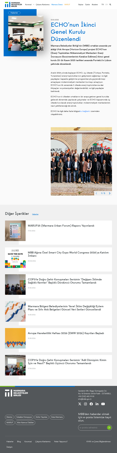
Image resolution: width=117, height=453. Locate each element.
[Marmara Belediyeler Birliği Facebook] (91, 404)
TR (102, 5)
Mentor (9, 417)
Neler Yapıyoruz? (61, 441)
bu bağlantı (85, 111)
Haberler (14, 13)
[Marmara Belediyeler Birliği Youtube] (103, 404)
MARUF (67, 5)
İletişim (9, 447)
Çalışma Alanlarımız (43, 5)
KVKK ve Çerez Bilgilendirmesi (98, 441)
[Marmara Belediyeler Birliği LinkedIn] (97, 404)
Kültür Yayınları (41, 417)
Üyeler (87, 5)
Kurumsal (28, 5)
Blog (19, 441)
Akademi (95, 5)
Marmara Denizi (57, 5)
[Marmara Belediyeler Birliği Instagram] (85, 404)
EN (106, 5)
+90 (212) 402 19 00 (86, 396)
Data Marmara (57, 417)
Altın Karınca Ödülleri (25, 422)
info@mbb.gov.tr (85, 399)
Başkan (80, 5)
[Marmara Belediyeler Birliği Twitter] (80, 404)
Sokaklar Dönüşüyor (24, 417)
